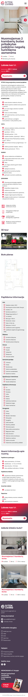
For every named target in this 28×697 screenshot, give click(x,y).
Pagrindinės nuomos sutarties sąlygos (13, 656)
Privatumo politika (8, 651)
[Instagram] (5, 664)
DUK (4, 636)
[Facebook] (2, 664)
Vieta (4, 633)
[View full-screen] (26, 8)
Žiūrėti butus (6, 640)
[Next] (25, 20)
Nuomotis (7, 76)
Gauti (6, 685)
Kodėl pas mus (7, 631)
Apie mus (5, 638)
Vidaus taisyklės (7, 654)
